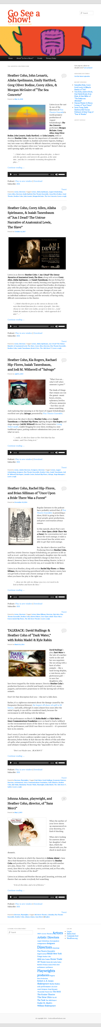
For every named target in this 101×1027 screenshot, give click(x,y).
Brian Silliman (41, 614)
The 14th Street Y (46, 348)
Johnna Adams (30, 917)
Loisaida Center (29, 474)
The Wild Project (51, 1000)
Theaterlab (40, 992)
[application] (37, 174)
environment (18, 782)
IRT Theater (41, 962)
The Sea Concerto (51, 196)
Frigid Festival (41, 954)
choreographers (54, 941)
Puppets (52, 976)
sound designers (42, 989)
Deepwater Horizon (59, 780)
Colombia (51, 915)
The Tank (41, 1000)
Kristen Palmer (35, 616)
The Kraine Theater (46, 994)
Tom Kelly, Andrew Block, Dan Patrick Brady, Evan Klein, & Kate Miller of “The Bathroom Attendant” (83, 96)
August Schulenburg (55, 192)
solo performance (44, 986)
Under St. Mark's (44, 1003)
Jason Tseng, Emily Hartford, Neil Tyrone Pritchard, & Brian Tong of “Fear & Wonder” (83, 110)
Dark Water (38, 780)
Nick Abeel (56, 965)
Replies (47, 917)
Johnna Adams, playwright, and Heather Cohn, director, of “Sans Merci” (30, 803)
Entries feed (71, 934)
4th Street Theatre (41, 915)
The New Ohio (44, 997)
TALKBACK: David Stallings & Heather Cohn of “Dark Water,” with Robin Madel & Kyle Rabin (30, 635)
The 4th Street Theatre (32, 619)
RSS (18, 184)
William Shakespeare (46, 1005)
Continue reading (16, 167)
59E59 (39, 934)
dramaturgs (55, 948)
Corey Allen (11, 194)
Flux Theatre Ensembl (56, 110)
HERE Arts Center (43, 959)
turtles (10, 787)
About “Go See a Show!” (25, 58)
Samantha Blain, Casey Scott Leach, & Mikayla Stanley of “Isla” (82, 87)
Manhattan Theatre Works (27, 785)
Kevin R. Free (35, 348)
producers (43, 975)
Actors (16, 192)
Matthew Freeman (42, 965)
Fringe (39, 956)
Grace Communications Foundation (35, 782)
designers (20, 472)
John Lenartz (28, 196)
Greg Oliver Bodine (55, 194)
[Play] (11, 174)
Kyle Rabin (15, 785)
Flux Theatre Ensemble (41, 194)
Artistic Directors (24, 470)
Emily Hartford (27, 194)
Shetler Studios (55, 984)
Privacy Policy (51, 58)
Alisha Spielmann (42, 344)
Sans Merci (39, 917)
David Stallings (47, 780)
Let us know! (88, 68)
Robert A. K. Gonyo (45, 981)
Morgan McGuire (38, 196)
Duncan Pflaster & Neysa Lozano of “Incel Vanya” (83, 104)
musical (50, 965)
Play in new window (23, 181)
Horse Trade (56, 959)
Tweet (64, 189)
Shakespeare (43, 983)
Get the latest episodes (82, 76)
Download (38, 181)
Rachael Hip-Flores (41, 474)
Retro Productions (42, 978)
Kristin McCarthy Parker (53, 962)
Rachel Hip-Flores (18, 619)
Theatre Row (48, 992)
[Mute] (56, 174)
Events (39, 58)
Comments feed (72, 936)
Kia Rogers (19, 474)
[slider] (62, 174)
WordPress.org (72, 938)
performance (41, 967)
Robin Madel (49, 785)
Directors (22, 192)
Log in (69, 931)
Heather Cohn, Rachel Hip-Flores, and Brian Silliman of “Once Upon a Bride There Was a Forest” (31, 493)
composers (41, 943)
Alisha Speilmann (42, 192)
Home (10, 58)
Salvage (50, 474)
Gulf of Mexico (53, 782)
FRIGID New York (54, 953)
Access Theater (47, 934)
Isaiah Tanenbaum (24, 348)
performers (49, 967)
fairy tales (56, 614)
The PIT (54, 997)
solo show (54, 987)
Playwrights (24, 780)
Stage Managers (59, 474)
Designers (34, 470)
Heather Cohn (18, 196)
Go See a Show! (24, 16)
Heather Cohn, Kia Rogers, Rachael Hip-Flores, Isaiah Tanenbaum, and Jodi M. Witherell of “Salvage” (32, 364)
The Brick (57, 991)
